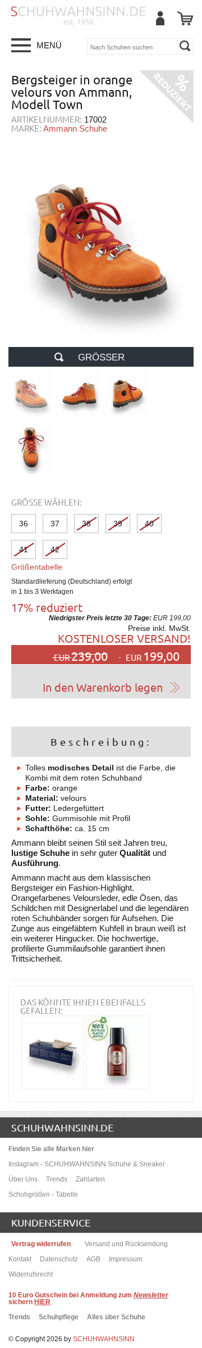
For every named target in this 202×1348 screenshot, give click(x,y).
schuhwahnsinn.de (62, 1127)
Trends (56, 1179)
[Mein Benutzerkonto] (160, 18)
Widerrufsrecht (30, 1274)
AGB (93, 1259)
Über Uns (23, 1179)
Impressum (126, 1259)
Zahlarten (90, 1179)
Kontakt (19, 1259)
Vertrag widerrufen (41, 1244)
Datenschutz (59, 1259)
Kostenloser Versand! (124, 638)
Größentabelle (36, 566)
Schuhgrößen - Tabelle (43, 1194)
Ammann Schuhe (75, 128)
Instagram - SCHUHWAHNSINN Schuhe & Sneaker (86, 1164)
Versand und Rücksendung (126, 1244)
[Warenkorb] (185, 18)
